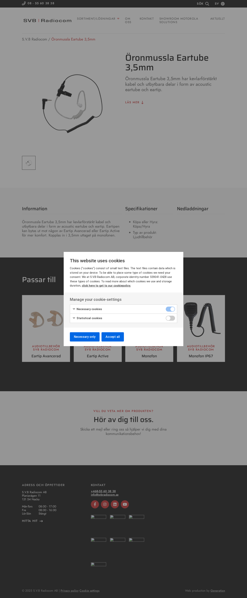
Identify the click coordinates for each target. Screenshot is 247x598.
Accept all (113, 337)
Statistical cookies (89, 318)
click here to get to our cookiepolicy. (106, 285)
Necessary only (85, 337)
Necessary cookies (89, 309)
